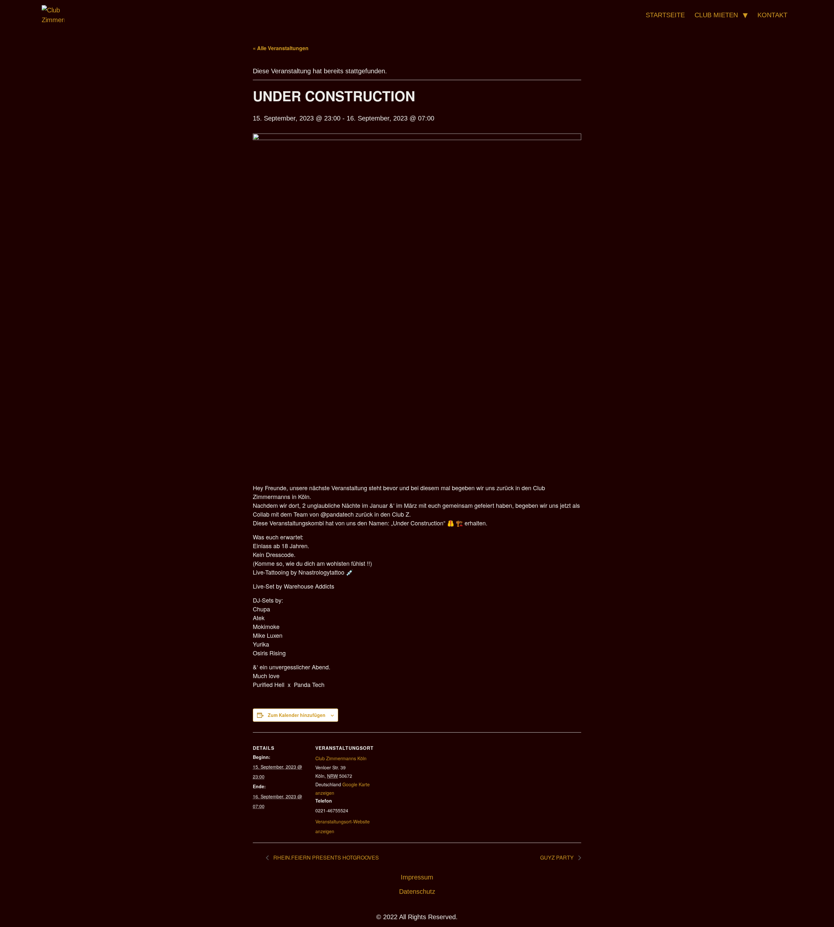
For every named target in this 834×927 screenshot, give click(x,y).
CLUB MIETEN (716, 15)
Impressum (417, 877)
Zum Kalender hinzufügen (296, 715)
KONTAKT (772, 15)
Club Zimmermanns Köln (341, 758)
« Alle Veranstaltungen (281, 48)
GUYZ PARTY (557, 857)
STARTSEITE (665, 15)
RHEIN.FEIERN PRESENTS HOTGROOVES (325, 857)
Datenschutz (417, 891)
